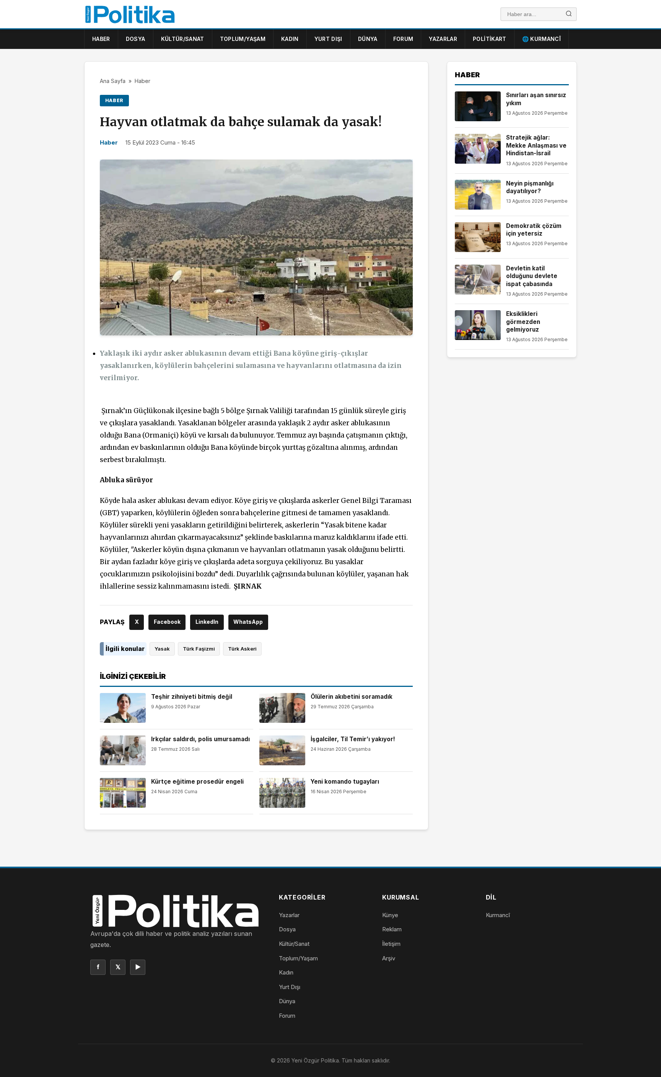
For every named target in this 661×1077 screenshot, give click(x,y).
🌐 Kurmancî (541, 39)
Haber (101, 39)
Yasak (162, 649)
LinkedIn (206, 621)
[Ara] (569, 14)
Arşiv (388, 958)
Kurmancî (498, 915)
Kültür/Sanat (182, 39)
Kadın (290, 39)
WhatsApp (248, 621)
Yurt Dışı (328, 39)
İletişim (391, 943)
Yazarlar (443, 39)
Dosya (135, 39)
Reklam (392, 929)
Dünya (368, 39)
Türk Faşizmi (199, 649)
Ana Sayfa (112, 81)
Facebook (167, 621)
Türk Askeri (242, 649)
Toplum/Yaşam (242, 39)
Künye (390, 915)
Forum (403, 39)
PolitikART (489, 39)
